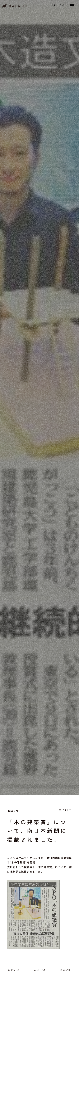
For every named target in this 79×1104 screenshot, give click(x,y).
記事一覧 (39, 970)
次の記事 (65, 970)
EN (61, 5)
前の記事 (13, 970)
